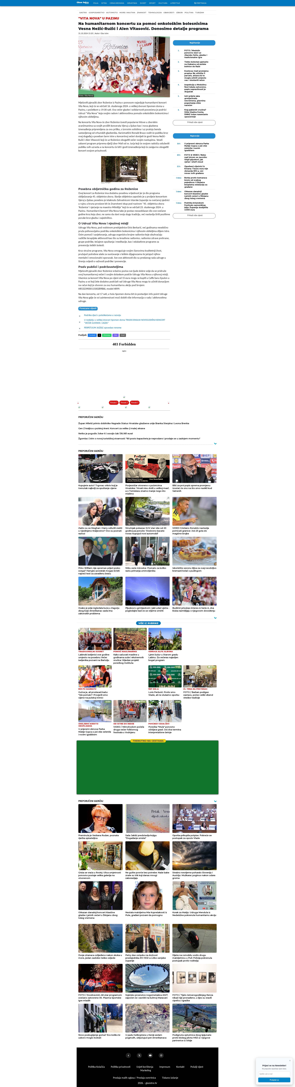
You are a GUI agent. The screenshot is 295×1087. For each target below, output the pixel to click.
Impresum (165, 1067)
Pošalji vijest (196, 1067)
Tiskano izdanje (170, 1078)
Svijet (143, 3)
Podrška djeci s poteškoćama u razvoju (102, 315)
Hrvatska (132, 3)
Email (123, 335)
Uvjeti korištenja (145, 1067)
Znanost (141, 12)
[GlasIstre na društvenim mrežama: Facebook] (131, 1055)
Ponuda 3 (134, 403)
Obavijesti (169, 12)
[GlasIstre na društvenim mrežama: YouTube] (153, 1055)
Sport (152, 3)
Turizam (199, 12)
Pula (95, 3)
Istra (104, 3)
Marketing (145, 1070)
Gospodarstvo (96, 12)
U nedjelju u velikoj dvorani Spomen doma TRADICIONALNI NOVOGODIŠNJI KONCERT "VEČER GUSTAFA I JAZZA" (124, 321)
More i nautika (127, 12)
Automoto (112, 12)
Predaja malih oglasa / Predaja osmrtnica (134, 1078)
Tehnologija (155, 12)
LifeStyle (175, 3)
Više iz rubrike (148, 623)
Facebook (92, 335)
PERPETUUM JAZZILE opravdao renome (102, 328)
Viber (115, 335)
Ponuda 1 (113, 403)
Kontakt (180, 1067)
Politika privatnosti (120, 1067)
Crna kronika (117, 3)
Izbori (179, 12)
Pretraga (201, 3)
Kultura (163, 3)
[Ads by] (108, 184)
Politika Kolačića (96, 1067)
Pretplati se (274, 1080)
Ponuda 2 (124, 403)
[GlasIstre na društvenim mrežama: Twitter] (142, 1055)
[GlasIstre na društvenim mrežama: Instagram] (164, 1055)
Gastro (83, 12)
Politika (189, 12)
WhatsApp (106, 335)
